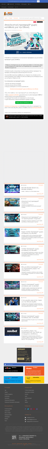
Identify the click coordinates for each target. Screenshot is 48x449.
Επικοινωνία (11, 4)
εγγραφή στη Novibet (14, 95)
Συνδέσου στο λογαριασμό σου (12, 106)
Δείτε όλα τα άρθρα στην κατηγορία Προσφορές (34, 346)
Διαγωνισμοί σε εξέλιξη (29, 392)
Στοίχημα (10, 18)
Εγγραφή (24, 4)
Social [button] (4, 4)
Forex (6, 420)
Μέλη (26, 400)
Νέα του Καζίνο (8, 412)
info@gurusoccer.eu (30, 417)
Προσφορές (15, 18)
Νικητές (26, 402)
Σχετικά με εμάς (19, 443)
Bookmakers (7, 396)
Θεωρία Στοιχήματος (9, 394)
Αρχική (6, 18)
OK (38, 1)
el (29, 4)
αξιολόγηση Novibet (37, 107)
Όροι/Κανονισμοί (28, 398)
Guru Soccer (14, 443)
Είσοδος (18, 4)
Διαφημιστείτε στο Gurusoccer (32, 421)
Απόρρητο (30, 443)
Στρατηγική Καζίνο (8, 414)
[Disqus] (24, 136)
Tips (5, 390)
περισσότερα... (39, 193)
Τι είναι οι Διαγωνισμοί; (29, 390)
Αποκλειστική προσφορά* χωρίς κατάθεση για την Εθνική (24, 89)
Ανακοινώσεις (7, 410)
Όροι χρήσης (25, 443)
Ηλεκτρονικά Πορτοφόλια (10, 400)
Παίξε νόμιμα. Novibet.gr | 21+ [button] (24, 102)
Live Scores (11, 7)
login (25, 444)
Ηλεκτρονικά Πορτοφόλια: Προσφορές (12, 402)
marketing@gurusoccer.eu (32, 419)
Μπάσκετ (6, 418)
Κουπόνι (26, 394)
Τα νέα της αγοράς (8, 408)
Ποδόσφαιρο (7, 416)
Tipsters (6, 392)
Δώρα (26, 396)
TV (17, 7)
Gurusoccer (20, 30)
